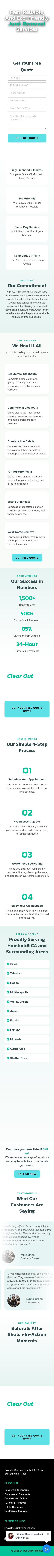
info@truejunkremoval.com (19, 1527)
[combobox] (27, 108)
